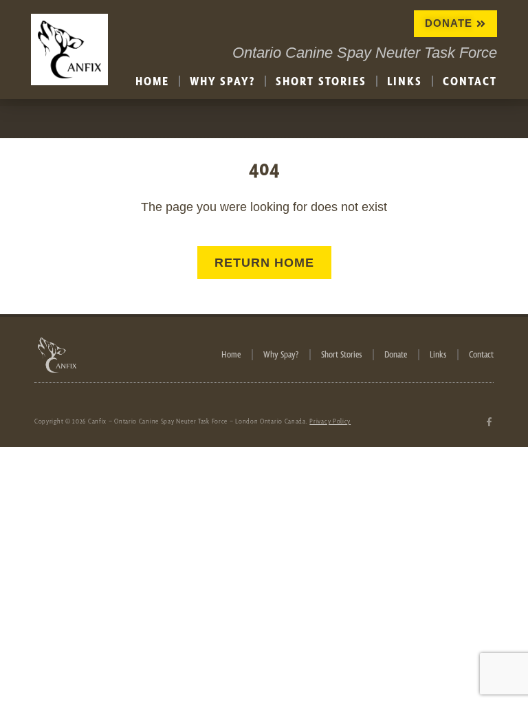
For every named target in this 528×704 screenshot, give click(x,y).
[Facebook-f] (489, 421)
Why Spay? (222, 81)
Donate (395, 354)
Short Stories (321, 81)
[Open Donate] (481, 24)
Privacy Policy (330, 421)
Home (152, 81)
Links (404, 81)
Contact (470, 81)
